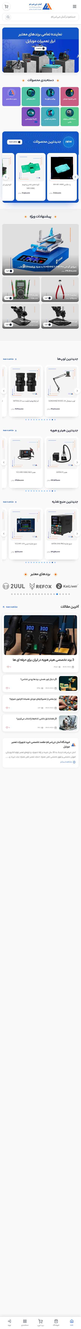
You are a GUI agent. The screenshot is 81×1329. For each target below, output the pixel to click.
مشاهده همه (13, 142)
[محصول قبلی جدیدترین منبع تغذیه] (4, 534)
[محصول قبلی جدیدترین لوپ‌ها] (4, 391)
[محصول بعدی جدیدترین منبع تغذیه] (77, 534)
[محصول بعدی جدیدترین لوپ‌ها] (77, 391)
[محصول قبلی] (6, 177)
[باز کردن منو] (74, 6)
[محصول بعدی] (75, 177)
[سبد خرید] (6, 6)
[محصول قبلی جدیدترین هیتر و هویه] (4, 462)
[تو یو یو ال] (13, 586)
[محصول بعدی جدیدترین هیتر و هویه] (77, 462)
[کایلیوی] (67, 586)
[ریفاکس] (40, 586)
